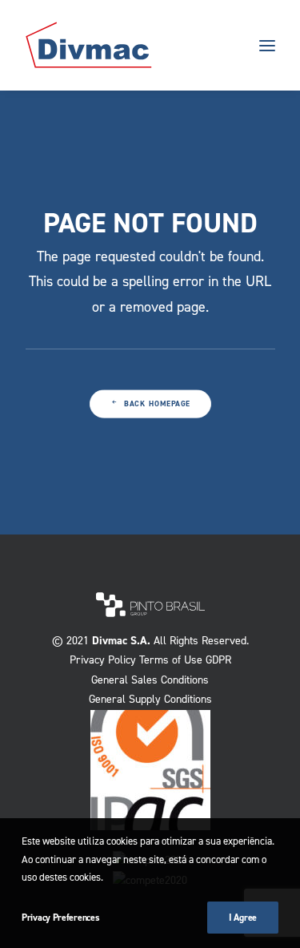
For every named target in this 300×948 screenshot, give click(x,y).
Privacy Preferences (60, 917)
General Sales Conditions (150, 680)
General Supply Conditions (150, 699)
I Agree (243, 917)
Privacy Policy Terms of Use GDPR (150, 660)
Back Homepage (157, 404)
